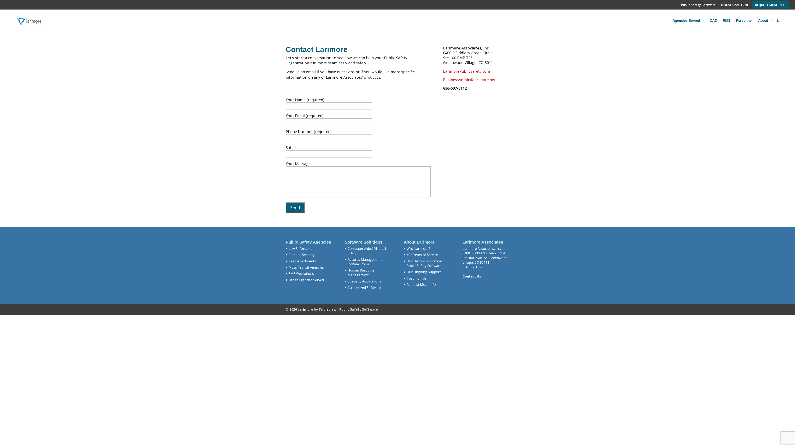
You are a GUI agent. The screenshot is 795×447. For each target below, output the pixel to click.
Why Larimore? (418, 248)
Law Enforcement (302, 248)
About (763, 21)
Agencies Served (686, 21)
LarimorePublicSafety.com (466, 71)
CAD (713, 21)
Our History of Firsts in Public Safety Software (424, 263)
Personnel (744, 21)
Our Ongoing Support (424, 272)
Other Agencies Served (306, 280)
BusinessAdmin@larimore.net (469, 79)
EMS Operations (301, 273)
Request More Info (770, 5)
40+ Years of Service (422, 254)
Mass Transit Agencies (306, 267)
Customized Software (364, 287)
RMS (726, 21)
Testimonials (417, 278)
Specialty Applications (364, 281)
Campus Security (301, 254)
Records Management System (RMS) (365, 261)
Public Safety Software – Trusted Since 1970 (714, 5)
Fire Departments (302, 261)
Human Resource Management (361, 272)
